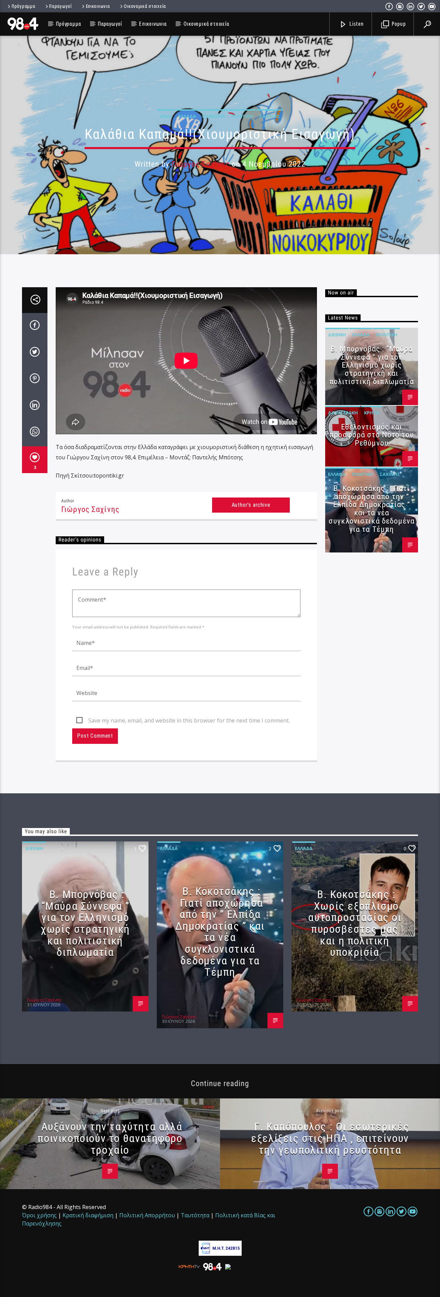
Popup (398, 24)
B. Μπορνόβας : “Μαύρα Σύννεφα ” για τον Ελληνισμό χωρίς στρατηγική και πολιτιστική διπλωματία (371, 365)
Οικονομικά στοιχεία (145, 6)
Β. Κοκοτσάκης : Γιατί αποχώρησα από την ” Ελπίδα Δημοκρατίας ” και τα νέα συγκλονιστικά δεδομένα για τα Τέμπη (372, 509)
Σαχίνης (269, 116)
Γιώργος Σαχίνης (201, 164)
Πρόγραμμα (23, 6)
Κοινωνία (213, 116)
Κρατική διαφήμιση (88, 1215)
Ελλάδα (187, 116)
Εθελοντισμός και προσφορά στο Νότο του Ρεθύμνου (371, 435)
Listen (356, 24)
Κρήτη (372, 413)
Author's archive (251, 505)
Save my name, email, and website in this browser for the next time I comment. (189, 720)
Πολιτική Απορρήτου (147, 1215)
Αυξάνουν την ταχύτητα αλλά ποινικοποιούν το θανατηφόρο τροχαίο (109, 1138)
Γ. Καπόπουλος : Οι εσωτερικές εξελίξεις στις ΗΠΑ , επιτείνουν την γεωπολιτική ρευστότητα (330, 1138)
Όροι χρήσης (39, 1215)
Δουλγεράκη (343, 413)
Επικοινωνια (98, 6)
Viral (166, 116)
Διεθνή (337, 335)
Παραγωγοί (60, 6)
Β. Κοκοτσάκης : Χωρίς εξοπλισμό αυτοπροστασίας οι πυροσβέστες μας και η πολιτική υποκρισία (354, 923)
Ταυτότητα (195, 1215)
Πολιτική (242, 116)
